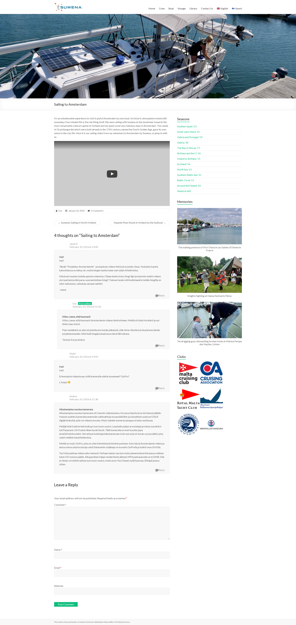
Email (58, 567)
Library (193, 8)
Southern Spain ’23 (186, 126)
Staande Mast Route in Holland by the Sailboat (140, 222)
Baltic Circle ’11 (185, 180)
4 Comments (97, 210)
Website (58, 585)
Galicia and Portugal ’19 (189, 137)
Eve (60, 210)
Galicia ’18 (182, 142)
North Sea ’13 (184, 169)
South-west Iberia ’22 (188, 131)
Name (58, 549)
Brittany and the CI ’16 (189, 153)
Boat (171, 8)
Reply (162, 295)
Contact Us (207, 8)
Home (151, 8)
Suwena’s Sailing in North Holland (77, 222)
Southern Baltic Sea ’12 (189, 174)
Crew (162, 8)
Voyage (182, 8)
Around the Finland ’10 (189, 185)
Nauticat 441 (184, 191)
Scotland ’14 (183, 164)
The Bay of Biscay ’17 (188, 147)
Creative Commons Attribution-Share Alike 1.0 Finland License (104, 622)
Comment (60, 504)
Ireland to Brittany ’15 (188, 158)
